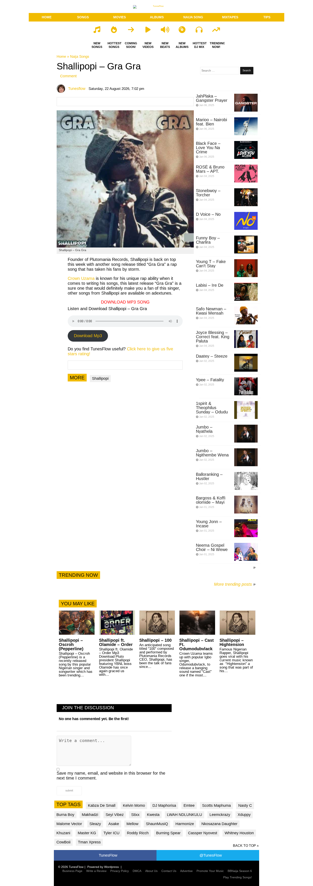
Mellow (132, 824)
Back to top (244, 845)
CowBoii (63, 842)
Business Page (72, 871)
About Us (151, 871)
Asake (113, 824)
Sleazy (95, 824)
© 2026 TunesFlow (70, 867)
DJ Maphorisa (164, 805)
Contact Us (168, 871)
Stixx (135, 815)
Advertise (186, 871)
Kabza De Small (101, 805)
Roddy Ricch (138, 833)
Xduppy (244, 815)
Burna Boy (65, 815)
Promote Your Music (210, 871)
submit (69, 790)
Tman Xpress (89, 842)
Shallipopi (100, 378)
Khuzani (63, 833)
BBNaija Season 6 (240, 871)
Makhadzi (90, 815)
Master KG (87, 833)
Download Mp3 (88, 335)
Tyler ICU (111, 833)
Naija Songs (79, 57)
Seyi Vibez (115, 815)
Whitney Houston (239, 833)
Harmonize (184, 824)
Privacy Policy (119, 871)
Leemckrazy (220, 815)
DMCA (137, 871)
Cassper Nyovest (202, 833)
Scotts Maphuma (216, 805)
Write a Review (96, 871)
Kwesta (153, 815)
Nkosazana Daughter (219, 824)
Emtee (189, 805)
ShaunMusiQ (157, 824)
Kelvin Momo (134, 805)
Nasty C (245, 805)
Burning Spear (168, 833)
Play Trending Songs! (237, 877)
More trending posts (235, 584)
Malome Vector (69, 824)
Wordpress (111, 867)
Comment (68, 76)
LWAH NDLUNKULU (184, 815)
